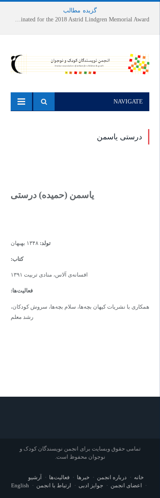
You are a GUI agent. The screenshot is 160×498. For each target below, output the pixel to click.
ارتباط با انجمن (53, 485)
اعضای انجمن (126, 485)
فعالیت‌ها (59, 477)
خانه (139, 477)
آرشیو (35, 477)
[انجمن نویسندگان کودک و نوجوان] (80, 62)
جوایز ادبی (91, 485)
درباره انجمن (112, 477)
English (20, 485)
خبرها (83, 477)
